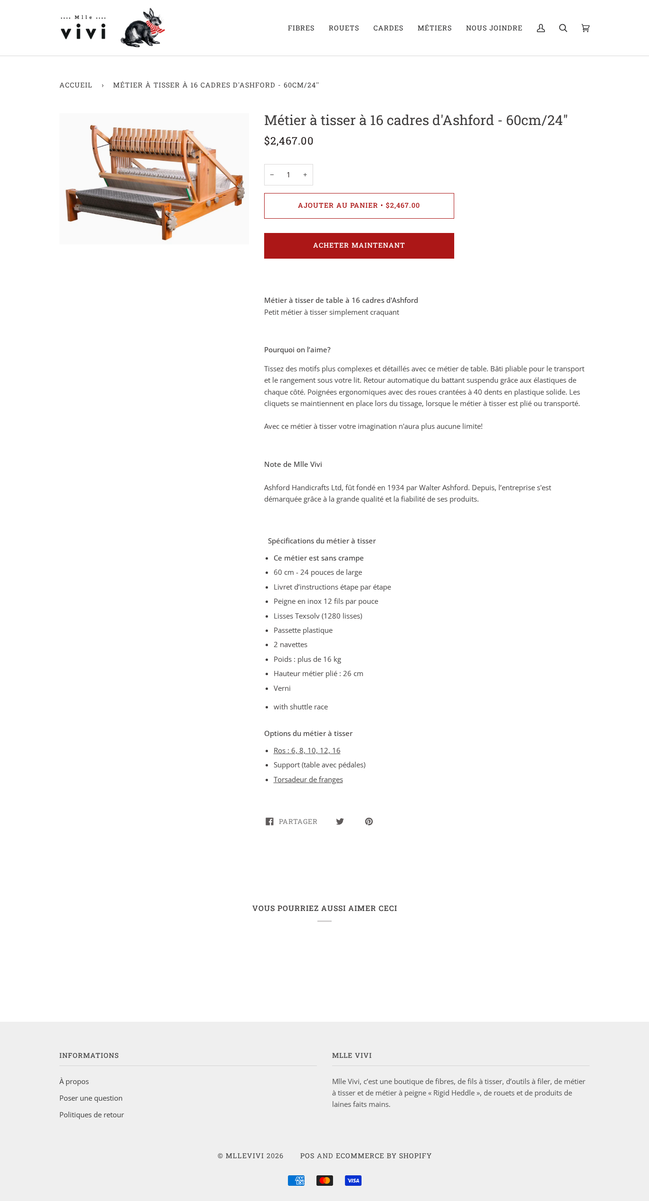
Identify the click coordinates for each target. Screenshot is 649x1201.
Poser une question (91, 1098)
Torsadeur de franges (308, 779)
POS (307, 1155)
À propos (74, 1081)
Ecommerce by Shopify (384, 1155)
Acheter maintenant (359, 245)
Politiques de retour (91, 1114)
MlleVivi (245, 1155)
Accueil (76, 84)
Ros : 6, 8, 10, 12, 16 (307, 750)
